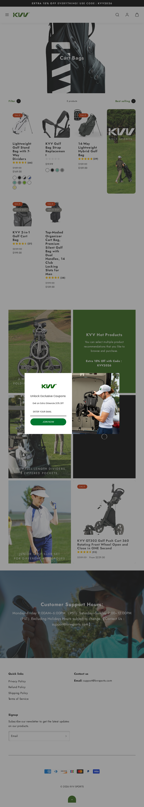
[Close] (115, 377)
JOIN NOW (48, 421)
